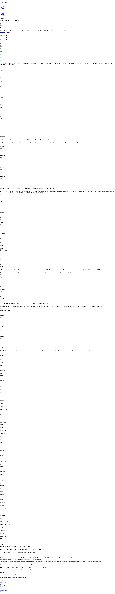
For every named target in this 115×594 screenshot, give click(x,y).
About (3, 8)
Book (3, 5)
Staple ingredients (2, 32)
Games (3, 6)
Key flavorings (8, 32)
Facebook (1, 590)
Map (2, 4)
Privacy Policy (2, 591)
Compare (3, 12)
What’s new (4, 7)
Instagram (4, 590)
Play (1, 584)
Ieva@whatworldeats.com (7, 587)
